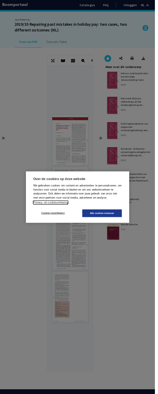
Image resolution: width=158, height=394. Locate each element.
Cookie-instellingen (53, 213)
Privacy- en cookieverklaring (50, 202)
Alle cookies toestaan (102, 213)
